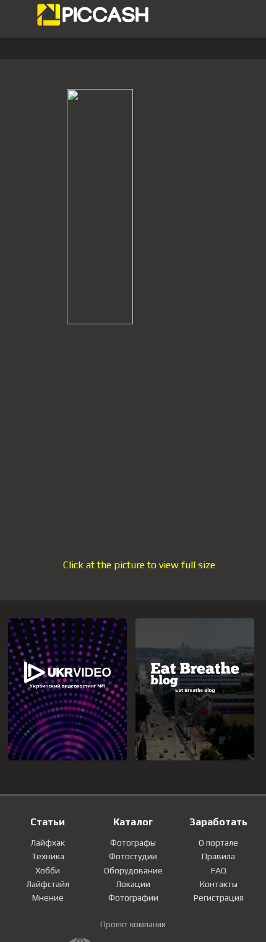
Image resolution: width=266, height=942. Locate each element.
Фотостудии (133, 856)
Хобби (47, 870)
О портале (218, 842)
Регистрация (219, 897)
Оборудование (133, 870)
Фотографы (133, 842)
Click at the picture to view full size (139, 565)
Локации (133, 884)
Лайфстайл (47, 884)
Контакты (219, 884)
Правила (218, 856)
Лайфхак (47, 842)
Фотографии (133, 897)
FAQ (218, 870)
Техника (48, 856)
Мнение (48, 897)
